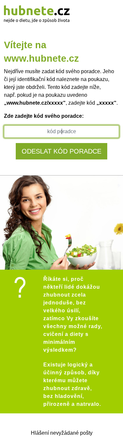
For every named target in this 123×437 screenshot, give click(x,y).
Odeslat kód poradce (61, 151)
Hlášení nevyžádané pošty (61, 433)
